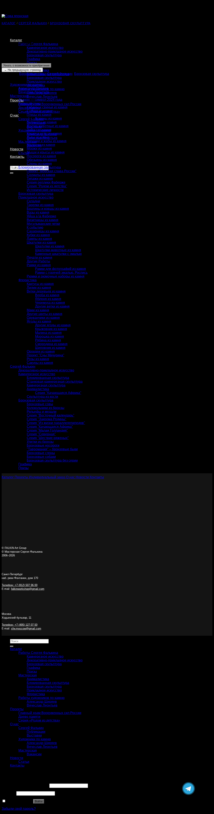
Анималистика (29, 103)
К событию (35, 227)
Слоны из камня (39, 163)
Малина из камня (48, 332)
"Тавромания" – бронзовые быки (52, 449)
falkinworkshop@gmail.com (27, 588)
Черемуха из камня (50, 302)
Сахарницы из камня (43, 231)
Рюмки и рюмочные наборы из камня (55, 276)
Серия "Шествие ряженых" (48, 438)
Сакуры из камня (40, 363)
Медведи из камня (41, 145)
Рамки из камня (39, 265)
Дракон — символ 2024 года (40, 99)
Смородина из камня (51, 344)
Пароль (8, 793)
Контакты (17, 156)
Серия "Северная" (41, 434)
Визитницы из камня (42, 220)
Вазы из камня (38, 212)
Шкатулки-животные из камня (58, 250)
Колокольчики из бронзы (45, 408)
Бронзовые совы (32, 74)
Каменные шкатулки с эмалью (58, 254)
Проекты (17, 100)
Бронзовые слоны (41, 453)
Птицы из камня (39, 114)
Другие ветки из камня (52, 306)
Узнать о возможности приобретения (26, 65)
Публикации (36, 731)
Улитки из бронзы (40, 441)
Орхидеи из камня (41, 351)
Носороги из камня (41, 156)
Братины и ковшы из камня (48, 208)
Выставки (34, 735)
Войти (38, 801)
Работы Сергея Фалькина (38, 44)
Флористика (27, 280)
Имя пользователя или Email (25, 785)
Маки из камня (38, 310)
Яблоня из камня (48, 299)
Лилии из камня (39, 287)
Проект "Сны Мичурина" (45, 355)
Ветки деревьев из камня (46, 291)
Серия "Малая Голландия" (47, 430)
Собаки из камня (40, 111)
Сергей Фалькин (31, 119)
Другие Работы (38, 261)
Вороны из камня (48, 118)
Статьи (23, 761)
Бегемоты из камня (42, 122)
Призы (32, 63)
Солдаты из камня (41, 175)
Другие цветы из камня (44, 314)
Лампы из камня (39, 239)
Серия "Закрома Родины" (46, 419)
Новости (16, 149)
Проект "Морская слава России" (51, 171)
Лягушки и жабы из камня (46, 141)
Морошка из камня (49, 336)
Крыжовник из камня (51, 329)
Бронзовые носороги (43, 445)
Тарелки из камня (40, 205)
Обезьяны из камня (42, 160)
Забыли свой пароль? (19, 808)
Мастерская (19, 96)
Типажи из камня (40, 178)
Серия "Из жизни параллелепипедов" (56, 423)
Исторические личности (45, 190)
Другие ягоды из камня (53, 325)
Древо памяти (29, 716)
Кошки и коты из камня (44, 133)
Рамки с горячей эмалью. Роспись (61, 272)
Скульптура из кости (42, 396)
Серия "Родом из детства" (47, 186)
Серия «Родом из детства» (39, 720)
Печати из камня (39, 257)
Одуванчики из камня (43, 317)
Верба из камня (47, 295)
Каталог (16, 40)
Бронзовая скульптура (44, 55)
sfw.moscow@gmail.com (26, 628)
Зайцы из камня (39, 130)
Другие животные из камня (48, 126)
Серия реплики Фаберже (46, 182)
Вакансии (34, 754)
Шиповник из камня (50, 347)
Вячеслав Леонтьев (42, 96)
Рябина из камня (48, 340)
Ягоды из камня (39, 321)
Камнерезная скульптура (46, 385)
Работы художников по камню (41, 698)
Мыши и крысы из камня (46, 152)
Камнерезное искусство (45, 47)
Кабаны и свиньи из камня (47, 107)
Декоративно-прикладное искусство (55, 51)
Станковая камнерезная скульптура (55, 381)
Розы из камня (38, 359)
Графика (33, 59)
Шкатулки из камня (41, 242)
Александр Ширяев (33, 88)
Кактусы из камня (40, 284)
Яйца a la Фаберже (41, 216)
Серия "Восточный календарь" (50, 415)
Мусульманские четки (43, 223)
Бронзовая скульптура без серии (52, 460)
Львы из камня (38, 137)
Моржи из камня (39, 148)
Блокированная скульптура (39, 167)
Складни (33, 201)
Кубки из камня (38, 235)
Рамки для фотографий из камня (60, 269)
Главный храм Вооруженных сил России (49, 104)
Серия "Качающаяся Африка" (58, 393)
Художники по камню (26, 84)
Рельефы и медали (41, 411)
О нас (14, 115)
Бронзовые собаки (41, 456)
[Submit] (11, 173)
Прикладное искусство (44, 81)
